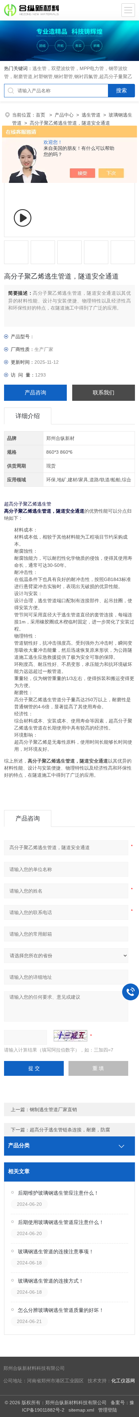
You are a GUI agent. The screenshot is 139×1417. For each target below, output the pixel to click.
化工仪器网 (123, 1380)
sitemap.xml (81, 1410)
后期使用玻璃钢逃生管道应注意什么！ (61, 1222)
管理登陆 (107, 1410)
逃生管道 (91, 115)
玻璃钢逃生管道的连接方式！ (51, 1281)
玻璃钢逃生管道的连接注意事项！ (56, 1251)
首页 (41, 115)
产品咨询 (35, 392)
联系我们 (103, 392)
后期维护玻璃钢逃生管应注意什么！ (58, 1193)
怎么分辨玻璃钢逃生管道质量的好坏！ (61, 1310)
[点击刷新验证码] (70, 1035)
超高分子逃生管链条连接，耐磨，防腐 (70, 1129)
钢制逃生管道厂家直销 (53, 1109)
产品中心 (64, 115)
